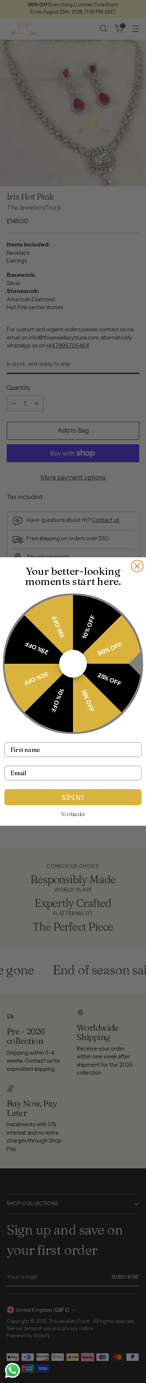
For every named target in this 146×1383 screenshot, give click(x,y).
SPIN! (73, 796)
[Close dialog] (137, 566)
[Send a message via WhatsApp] (12, 1370)
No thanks (73, 814)
